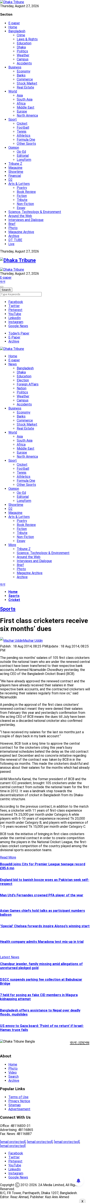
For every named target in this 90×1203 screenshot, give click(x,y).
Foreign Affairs (28, 384)
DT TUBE (15, 240)
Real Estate (25, 87)
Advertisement (19, 1109)
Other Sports (26, 144)
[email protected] (13, 1142)
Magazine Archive (21, 232)
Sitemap (14, 1105)
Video (12, 1073)
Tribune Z (15, 164)
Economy (23, 71)
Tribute (22, 200)
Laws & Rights (27, 39)
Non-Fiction (25, 204)
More (12, 545)
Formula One (26, 140)
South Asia (24, 99)
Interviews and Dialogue (26, 220)
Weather (23, 55)
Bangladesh (16, 31)
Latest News (9, 957)
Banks (21, 75)
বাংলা (2, 282)
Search (13, 1077)
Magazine (15, 168)
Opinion (13, 148)
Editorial (23, 156)
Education (24, 43)
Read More (8, 857)
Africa (21, 103)
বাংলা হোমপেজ (79, 1042)
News (12, 364)
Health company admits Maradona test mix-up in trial (42, 942)
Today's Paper (18, 333)
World (12, 91)
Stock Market (27, 83)
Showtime (15, 172)
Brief (11, 224)
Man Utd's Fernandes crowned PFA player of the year (41, 895)
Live (11, 244)
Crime (21, 35)
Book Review (26, 192)
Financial (14, 176)
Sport (12, 119)
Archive (13, 236)
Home (12, 27)
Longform (24, 160)
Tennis (21, 132)
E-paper (14, 23)
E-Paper (14, 337)
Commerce (25, 79)
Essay (21, 208)
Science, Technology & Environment (34, 212)
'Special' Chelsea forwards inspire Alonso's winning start (45, 926)
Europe (22, 111)
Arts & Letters (19, 184)
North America (27, 115)
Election (23, 380)
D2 (10, 180)
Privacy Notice (19, 1101)
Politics (22, 51)
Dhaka (21, 47)
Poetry (22, 188)
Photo (13, 228)
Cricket (22, 124)
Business (14, 67)
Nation (21, 388)
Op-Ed (21, 152)
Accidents (24, 63)
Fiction (22, 196)
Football (23, 128)
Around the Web (20, 216)
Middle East (25, 107)
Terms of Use (18, 1097)
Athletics (23, 136)
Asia (20, 95)
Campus (22, 59)
